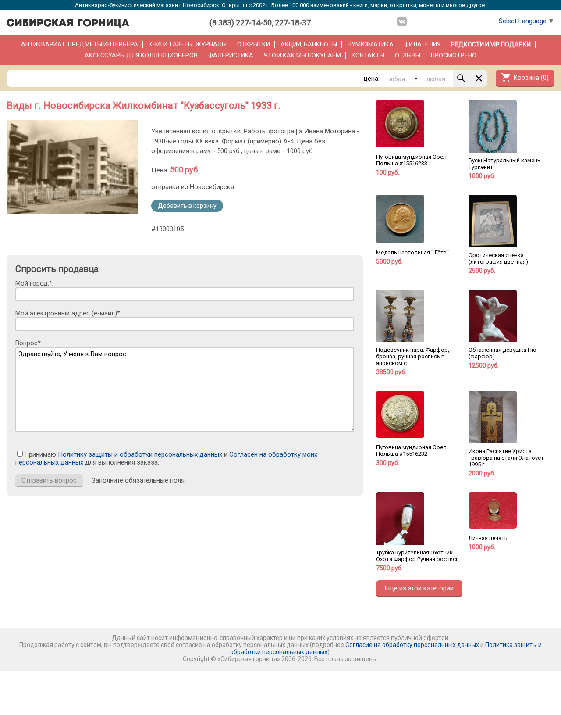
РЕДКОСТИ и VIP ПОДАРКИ (491, 44)
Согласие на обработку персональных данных (412, 644)
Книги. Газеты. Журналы (188, 44)
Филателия (422, 44)
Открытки (253, 44)
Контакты (368, 55)
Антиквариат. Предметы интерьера (79, 44)
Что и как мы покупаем (302, 55)
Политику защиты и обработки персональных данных (140, 454)
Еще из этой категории (419, 588)
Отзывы (407, 55)
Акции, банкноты (308, 44)
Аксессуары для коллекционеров (141, 55)
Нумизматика (371, 44)
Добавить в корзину (187, 205)
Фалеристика (230, 55)
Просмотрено (453, 55)
